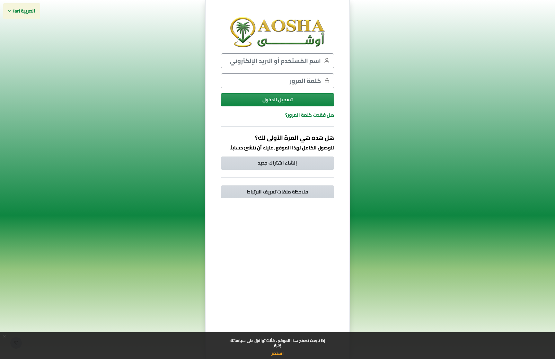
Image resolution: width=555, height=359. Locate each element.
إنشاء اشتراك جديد (277, 162)
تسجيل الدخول (277, 99)
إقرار (277, 345)
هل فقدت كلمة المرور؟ (309, 115)
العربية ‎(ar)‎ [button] (23, 11)
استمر (277, 353)
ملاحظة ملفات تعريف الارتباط (277, 191)
